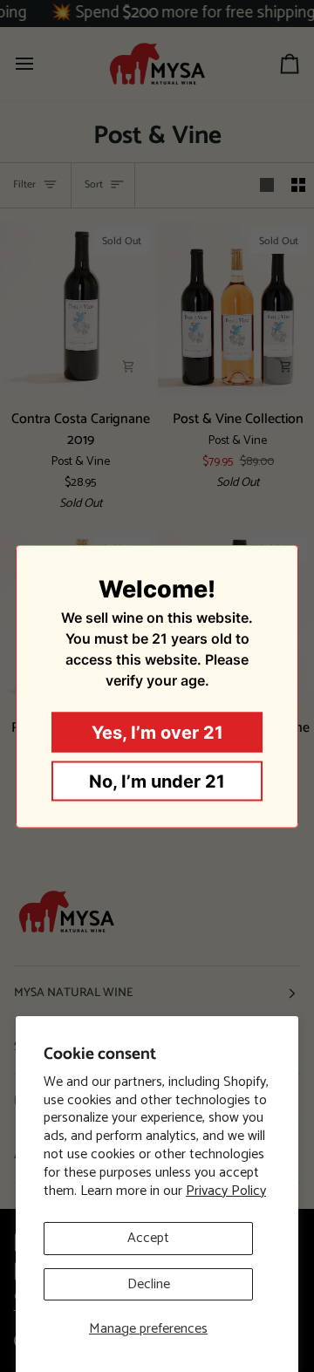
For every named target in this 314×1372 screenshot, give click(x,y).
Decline (148, 1284)
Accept (148, 1238)
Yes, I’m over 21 (157, 731)
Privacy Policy (226, 1191)
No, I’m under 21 (157, 780)
